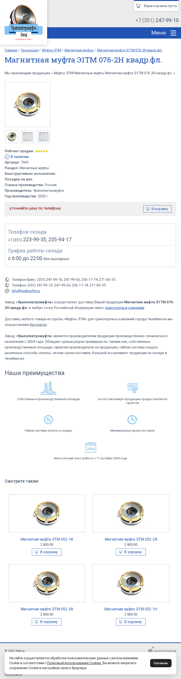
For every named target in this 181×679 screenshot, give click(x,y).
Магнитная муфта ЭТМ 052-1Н (130, 609)
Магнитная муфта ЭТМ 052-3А (47, 609)
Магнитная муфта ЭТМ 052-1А (47, 539)
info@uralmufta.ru (26, 291)
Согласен (161, 663)
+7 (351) (157, 20)
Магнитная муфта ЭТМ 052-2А (131, 539)
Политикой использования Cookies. (75, 663)
